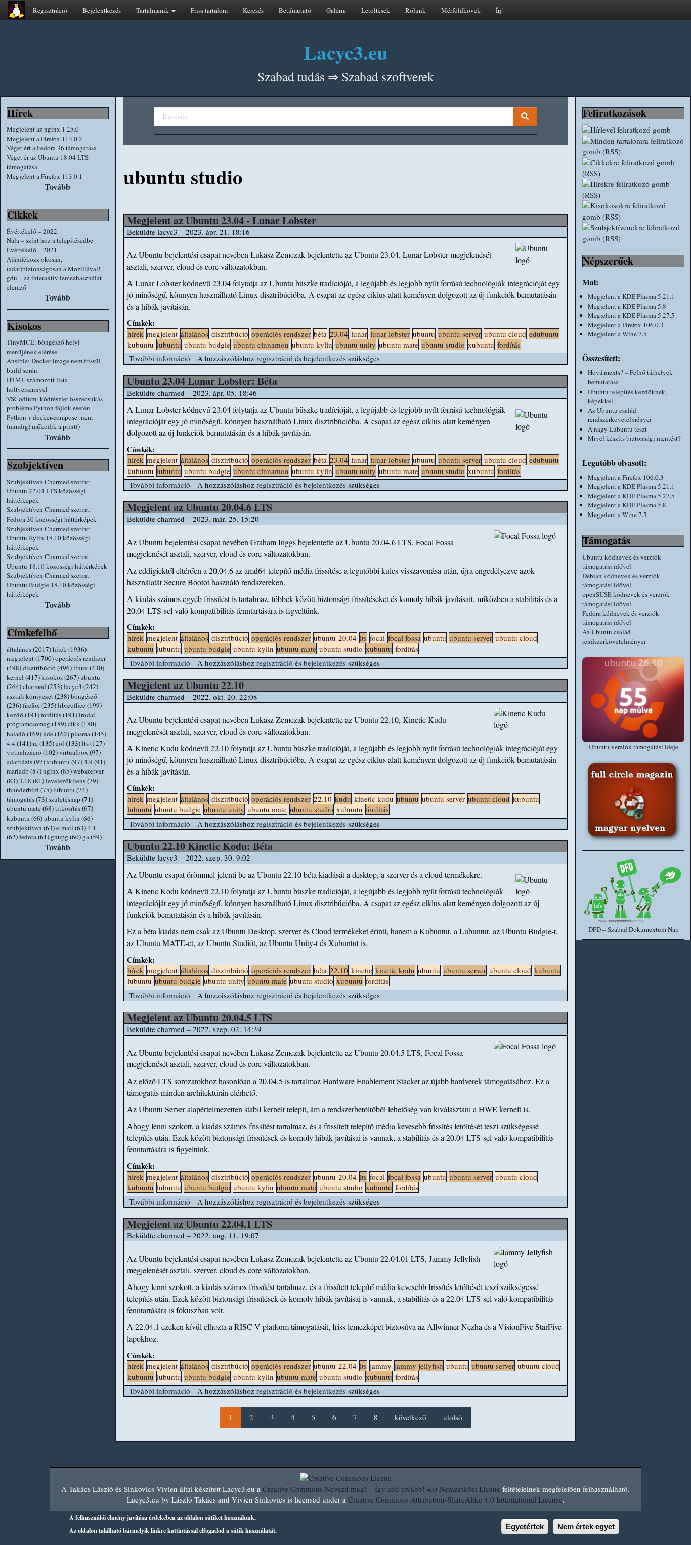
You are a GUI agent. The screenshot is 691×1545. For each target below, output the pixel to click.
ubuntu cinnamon (261, 344)
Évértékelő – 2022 (32, 231)
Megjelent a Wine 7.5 (617, 333)
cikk (74, 723)
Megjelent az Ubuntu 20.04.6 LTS (199, 507)
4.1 (92, 827)
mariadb (18, 771)
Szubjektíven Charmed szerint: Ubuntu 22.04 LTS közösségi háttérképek (49, 491)
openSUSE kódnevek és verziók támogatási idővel (626, 599)
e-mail (64, 827)
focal (377, 638)
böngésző (84, 696)
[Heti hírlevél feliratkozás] (633, 129)
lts (85, 743)
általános (19, 649)
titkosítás (67, 808)
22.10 (323, 799)
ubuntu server (459, 334)
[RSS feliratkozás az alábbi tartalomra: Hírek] (633, 189)
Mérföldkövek (461, 10)
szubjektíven (24, 827)
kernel (15, 677)
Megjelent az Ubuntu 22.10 (185, 685)
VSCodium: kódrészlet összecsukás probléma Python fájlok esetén (55, 403)
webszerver (88, 771)
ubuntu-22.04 (335, 1366)
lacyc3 (73, 686)
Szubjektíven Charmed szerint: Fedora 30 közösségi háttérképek (52, 514)
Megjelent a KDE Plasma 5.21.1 (631, 296)
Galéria (336, 10)
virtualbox (73, 752)
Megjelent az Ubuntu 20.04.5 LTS (199, 1017)
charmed (34, 686)
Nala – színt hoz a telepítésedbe (50, 240)
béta (320, 334)
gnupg (59, 836)
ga (85, 836)
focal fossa (404, 638)
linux (80, 667)
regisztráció (274, 358)
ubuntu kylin (62, 818)
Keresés (253, 10)
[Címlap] (16, 10)
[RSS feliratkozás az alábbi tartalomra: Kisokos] (633, 211)
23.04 (339, 334)
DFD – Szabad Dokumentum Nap (633, 929)
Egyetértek (525, 1526)
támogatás (20, 799)
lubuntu (64, 789)
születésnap (64, 799)
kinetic (361, 970)
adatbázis (19, 761)
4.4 (11, 743)
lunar (359, 334)
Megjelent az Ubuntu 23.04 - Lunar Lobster (221, 220)
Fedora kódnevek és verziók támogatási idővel (620, 618)
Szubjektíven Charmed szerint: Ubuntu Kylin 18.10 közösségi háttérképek (49, 538)
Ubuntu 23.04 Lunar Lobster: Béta (202, 381)
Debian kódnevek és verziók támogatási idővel (621, 580)
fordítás (51, 714)
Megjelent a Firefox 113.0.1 (44, 176)
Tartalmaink (153, 10)
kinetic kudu (374, 799)
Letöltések (375, 10)
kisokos (52, 677)
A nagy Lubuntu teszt (617, 429)
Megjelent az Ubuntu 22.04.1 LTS (199, 1224)
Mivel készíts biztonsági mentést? (634, 438)
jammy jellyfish (419, 1366)
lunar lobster (390, 334)
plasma (80, 733)
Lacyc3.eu (346, 51)
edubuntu (544, 334)
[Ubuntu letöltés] (633, 699)
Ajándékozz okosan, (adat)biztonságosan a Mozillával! (53, 263)
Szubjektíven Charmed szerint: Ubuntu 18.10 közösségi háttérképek (57, 561)
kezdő (15, 714)
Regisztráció (50, 10)
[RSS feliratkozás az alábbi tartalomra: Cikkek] (633, 168)
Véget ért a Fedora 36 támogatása (52, 147)
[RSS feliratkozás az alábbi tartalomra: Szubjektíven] (633, 233)
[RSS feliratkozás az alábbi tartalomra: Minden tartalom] (633, 146)
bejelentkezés (325, 358)
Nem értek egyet (586, 1526)
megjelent (20, 658)
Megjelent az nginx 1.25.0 (43, 129)
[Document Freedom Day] (633, 890)
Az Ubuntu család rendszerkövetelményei (620, 415)
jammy (381, 1366)
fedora (27, 836)
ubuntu (90, 677)
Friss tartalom (209, 10)
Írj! (500, 10)
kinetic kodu (395, 970)
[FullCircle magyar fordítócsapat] (633, 801)
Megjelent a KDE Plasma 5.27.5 (631, 315)
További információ (159, 358)
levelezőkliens (65, 780)
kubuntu (18, 818)
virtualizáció (24, 752)
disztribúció (39, 667)
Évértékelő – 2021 (32, 249)
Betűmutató (295, 10)
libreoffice (71, 705)
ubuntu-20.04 (335, 638)
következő (410, 1417)
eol (60, 743)
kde (48, 733)
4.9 (88, 761)
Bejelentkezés (101, 10)
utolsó (452, 1417)
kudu (343, 799)
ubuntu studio (443, 344)
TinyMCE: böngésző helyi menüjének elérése (43, 346)
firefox (31, 705)
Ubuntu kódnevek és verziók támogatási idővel (621, 561)
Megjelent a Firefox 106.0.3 (626, 324)
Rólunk (415, 10)
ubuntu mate (24, 808)
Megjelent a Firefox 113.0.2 (44, 138)
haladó (16, 733)
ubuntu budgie (207, 344)
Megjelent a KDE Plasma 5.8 (627, 306)
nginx (51, 771)
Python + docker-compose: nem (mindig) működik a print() (50, 422)
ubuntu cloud (505, 334)
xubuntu (58, 761)
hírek (60, 649)
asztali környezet (30, 696)
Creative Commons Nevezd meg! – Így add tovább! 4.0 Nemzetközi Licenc (381, 1489)
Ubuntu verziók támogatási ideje (633, 746)
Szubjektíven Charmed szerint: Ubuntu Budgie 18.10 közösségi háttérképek (51, 584)
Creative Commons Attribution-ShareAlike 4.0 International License (455, 1499)
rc (35, 743)
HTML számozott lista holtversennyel (37, 384)
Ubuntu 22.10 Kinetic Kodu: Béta (200, 846)
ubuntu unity (355, 344)
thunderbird (23, 789)
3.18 (25, 780)
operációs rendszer (80, 658)
